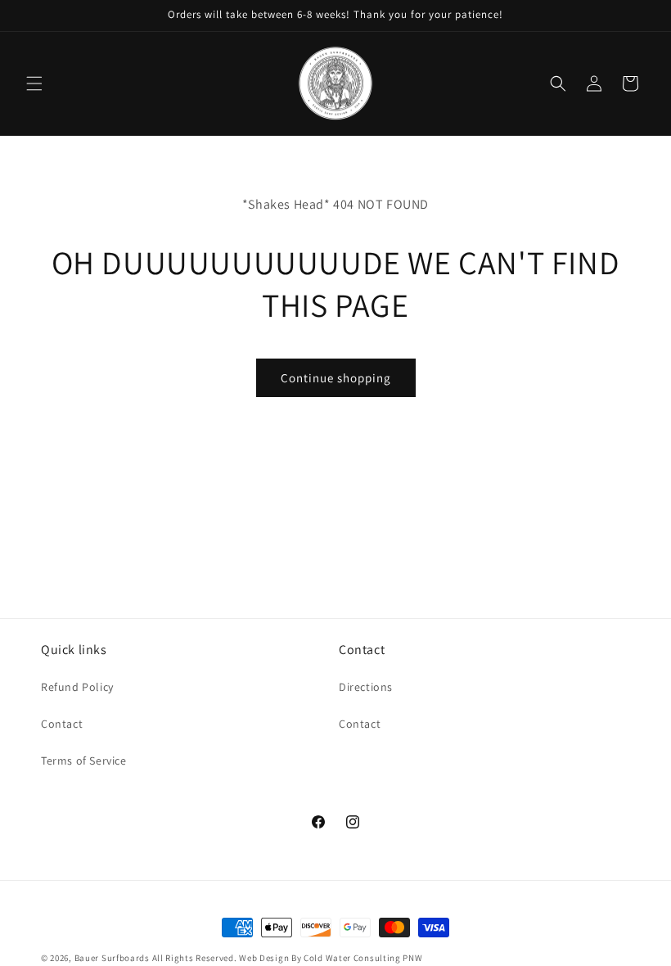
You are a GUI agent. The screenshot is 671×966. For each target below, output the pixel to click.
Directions (366, 686)
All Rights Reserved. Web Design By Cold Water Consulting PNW (287, 958)
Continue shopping (336, 378)
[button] (34, 83)
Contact (62, 723)
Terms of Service (84, 760)
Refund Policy (77, 686)
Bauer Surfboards (112, 958)
